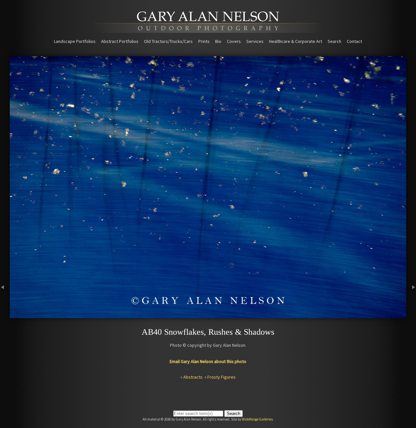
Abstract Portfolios (119, 41)
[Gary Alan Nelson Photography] (208, 30)
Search (334, 41)
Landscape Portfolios (75, 41)
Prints (204, 41)
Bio (218, 41)
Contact (354, 41)
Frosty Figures (221, 377)
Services (255, 41)
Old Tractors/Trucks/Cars (168, 41)
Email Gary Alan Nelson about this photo (208, 361)
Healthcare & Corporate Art (295, 41)
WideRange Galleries (257, 419)
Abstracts (192, 377)
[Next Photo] (411, 315)
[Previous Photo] (5, 315)
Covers (234, 41)
